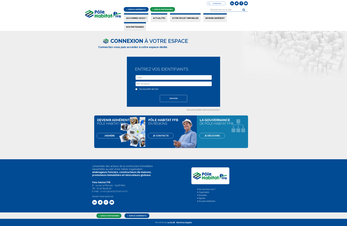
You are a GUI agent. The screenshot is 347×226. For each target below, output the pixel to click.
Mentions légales (184, 222)
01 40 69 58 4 (103, 188)
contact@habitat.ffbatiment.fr (114, 191)
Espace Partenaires (109, 216)
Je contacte (161, 135)
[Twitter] (237, 3)
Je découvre (212, 135)
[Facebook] (241, 3)
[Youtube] (246, 3)
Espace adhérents (137, 9)
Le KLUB (171, 222)
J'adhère (109, 135)
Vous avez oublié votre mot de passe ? (203, 110)
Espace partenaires (163, 9)
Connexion (217, 3)
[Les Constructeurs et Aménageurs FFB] (103, 14)
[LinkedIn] (232, 3)
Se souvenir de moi (148, 89)
